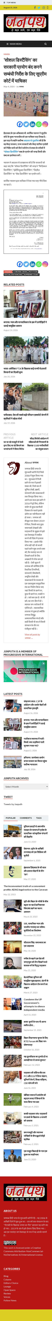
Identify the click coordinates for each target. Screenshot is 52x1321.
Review (7, 1293)
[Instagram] (44, 7)
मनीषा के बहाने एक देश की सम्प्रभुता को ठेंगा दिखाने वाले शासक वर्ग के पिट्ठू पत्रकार (35, 962)
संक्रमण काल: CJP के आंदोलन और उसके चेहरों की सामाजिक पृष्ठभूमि (35, 705)
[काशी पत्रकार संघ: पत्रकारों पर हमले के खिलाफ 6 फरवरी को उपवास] (13, 1113)
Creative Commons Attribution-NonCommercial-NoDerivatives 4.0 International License (24, 1251)
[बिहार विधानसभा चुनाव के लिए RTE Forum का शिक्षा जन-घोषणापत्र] (13, 1037)
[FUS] (47, 7)
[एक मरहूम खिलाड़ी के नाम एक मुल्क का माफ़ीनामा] (13, 1151)
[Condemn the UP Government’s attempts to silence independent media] (13, 999)
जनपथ (21, 86)
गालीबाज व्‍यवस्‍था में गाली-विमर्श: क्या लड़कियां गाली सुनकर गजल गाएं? (34, 742)
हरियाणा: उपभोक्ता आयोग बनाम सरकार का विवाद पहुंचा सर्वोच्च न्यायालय (35, 761)
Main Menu (16, 44)
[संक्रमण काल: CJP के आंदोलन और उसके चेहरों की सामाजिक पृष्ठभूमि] (13, 701)
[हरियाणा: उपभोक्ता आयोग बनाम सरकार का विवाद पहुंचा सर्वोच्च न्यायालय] (13, 757)
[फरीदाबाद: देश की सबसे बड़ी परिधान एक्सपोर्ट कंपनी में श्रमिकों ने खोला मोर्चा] (26, 411)
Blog (6, 1276)
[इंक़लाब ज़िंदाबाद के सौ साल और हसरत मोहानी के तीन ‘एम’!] (13, 867)
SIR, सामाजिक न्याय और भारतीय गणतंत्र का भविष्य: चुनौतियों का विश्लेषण (34, 927)
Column (7, 1279)
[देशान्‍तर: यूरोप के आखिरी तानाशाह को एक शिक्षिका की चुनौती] (13, 848)
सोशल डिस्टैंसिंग (11, 151)
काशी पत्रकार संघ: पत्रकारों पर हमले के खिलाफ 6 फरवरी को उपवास (35, 1117)
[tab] (11, 818)
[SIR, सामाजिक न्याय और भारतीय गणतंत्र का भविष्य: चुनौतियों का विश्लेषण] (13, 923)
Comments (26, 818)
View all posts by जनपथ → (32, 636)
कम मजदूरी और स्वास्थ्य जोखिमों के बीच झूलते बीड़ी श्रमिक (34, 1136)
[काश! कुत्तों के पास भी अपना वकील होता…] (13, 1021)
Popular (10, 818)
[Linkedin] (32, 124)
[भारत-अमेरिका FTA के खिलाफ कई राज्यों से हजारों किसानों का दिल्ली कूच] (26, 365)
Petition (33, 272)
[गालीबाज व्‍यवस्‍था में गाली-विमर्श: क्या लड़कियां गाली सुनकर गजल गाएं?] (13, 738)
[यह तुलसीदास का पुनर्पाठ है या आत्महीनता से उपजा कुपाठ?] (13, 1056)
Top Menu (11, 2)
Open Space (9, 1290)
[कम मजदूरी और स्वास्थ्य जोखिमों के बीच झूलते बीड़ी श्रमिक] (13, 1132)
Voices (7, 54)
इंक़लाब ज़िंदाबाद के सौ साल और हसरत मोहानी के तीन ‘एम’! (35, 871)
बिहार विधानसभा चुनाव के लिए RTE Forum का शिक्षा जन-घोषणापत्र (36, 1041)
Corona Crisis (20, 272)
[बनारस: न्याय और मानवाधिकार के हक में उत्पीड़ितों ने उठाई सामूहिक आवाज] (26, 318)
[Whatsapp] (39, 124)
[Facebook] (34, 7)
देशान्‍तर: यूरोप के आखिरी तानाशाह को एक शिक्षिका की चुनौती (35, 852)
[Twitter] (39, 7)
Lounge (7, 1286)
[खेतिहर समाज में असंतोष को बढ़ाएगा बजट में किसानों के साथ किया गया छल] (13, 1094)
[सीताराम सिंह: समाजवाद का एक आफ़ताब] (13, 942)
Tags (39, 818)
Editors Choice (11, 1283)
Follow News (10, 1300)
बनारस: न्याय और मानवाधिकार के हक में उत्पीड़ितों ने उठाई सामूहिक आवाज (36, 723)
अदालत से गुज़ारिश (31, 140)
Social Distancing (13, 274)
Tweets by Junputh (13, 804)
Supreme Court (31, 274)
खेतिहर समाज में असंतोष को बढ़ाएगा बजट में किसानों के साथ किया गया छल (35, 1098)
